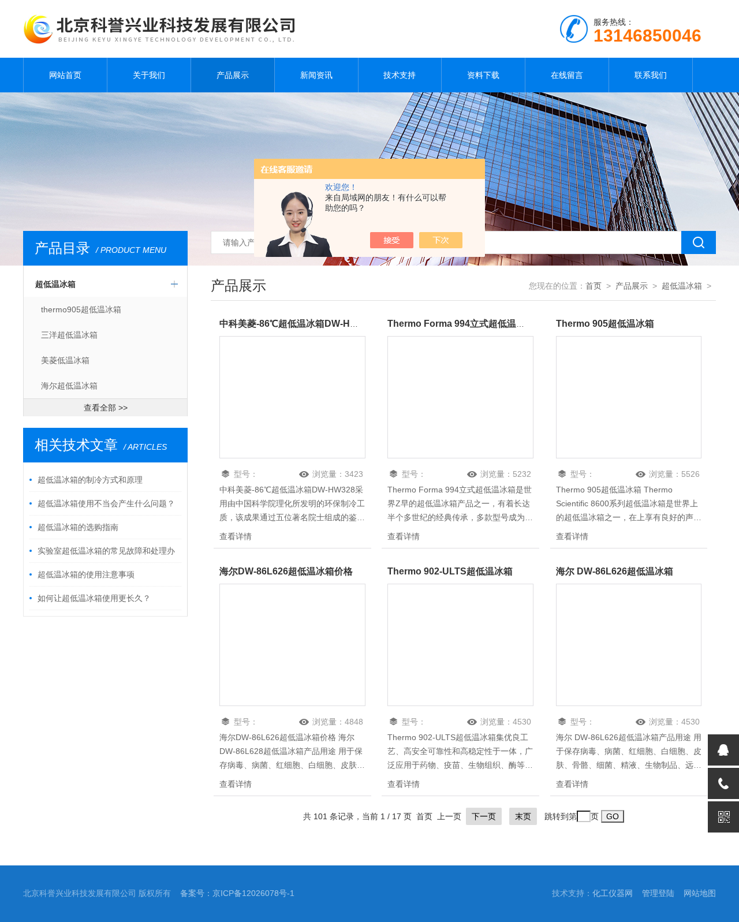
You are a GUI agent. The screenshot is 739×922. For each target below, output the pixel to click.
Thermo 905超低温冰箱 (605, 324)
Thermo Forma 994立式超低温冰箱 (461, 324)
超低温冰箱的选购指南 (78, 527)
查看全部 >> (106, 407)
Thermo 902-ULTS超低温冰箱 (450, 571)
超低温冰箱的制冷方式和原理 (90, 479)
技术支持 (399, 75)
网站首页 (65, 75)
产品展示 (233, 75)
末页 (523, 816)
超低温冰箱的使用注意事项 (86, 574)
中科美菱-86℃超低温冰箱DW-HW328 (296, 324)
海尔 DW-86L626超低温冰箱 (614, 571)
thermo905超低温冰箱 (81, 309)
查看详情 (235, 536)
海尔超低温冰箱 (69, 385)
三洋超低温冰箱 (69, 334)
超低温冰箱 (55, 284)
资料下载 (483, 75)
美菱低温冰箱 (65, 360)
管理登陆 (658, 893)
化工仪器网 (612, 893)
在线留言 (567, 75)
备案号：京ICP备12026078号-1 (237, 893)
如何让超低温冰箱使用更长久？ (94, 598)
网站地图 (700, 893)
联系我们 (651, 75)
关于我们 (149, 75)
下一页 (484, 816)
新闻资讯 (316, 75)
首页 (593, 285)
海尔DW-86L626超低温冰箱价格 (286, 571)
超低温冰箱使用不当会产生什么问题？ (106, 503)
